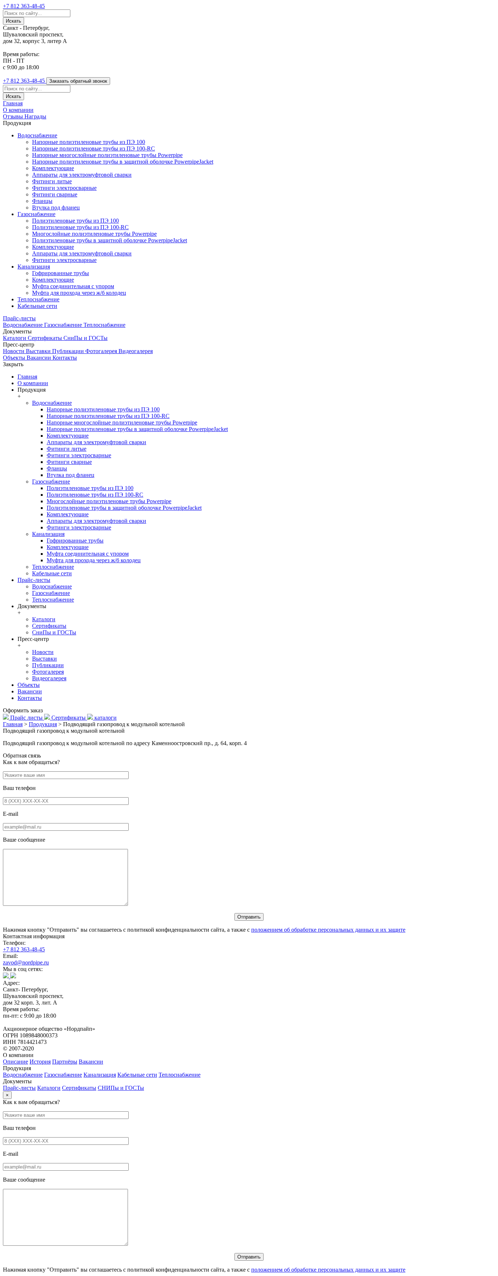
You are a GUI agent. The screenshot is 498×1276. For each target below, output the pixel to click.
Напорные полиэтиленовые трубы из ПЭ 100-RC (93, 148)
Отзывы (13, 116)
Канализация (33, 266)
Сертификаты (45, 338)
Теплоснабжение (38, 299)
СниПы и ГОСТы (85, 338)
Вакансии (39, 358)
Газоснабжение (36, 214)
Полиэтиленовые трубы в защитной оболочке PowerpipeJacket (109, 240)
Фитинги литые (52, 181)
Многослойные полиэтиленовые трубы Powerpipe (94, 234)
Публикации (68, 351)
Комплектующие (53, 168)
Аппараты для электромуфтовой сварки (82, 175)
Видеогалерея (135, 351)
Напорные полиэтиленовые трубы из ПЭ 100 (88, 142)
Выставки (39, 351)
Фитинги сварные (54, 194)
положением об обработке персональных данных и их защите (328, 930)
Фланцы (42, 201)
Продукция (43, 724)
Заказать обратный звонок (78, 81)
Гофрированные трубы (60, 273)
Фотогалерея (101, 351)
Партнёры (64, 1061)
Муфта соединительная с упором (73, 286)
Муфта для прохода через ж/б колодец (79, 293)
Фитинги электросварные (64, 188)
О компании (18, 110)
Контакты (64, 358)
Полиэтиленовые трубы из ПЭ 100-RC (80, 227)
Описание (15, 1061)
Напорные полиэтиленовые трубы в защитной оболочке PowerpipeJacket (122, 161)
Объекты (15, 358)
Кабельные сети (37, 306)
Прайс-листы (19, 318)
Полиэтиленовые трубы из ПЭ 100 (75, 221)
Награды (35, 116)
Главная (13, 103)
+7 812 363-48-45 (24, 949)
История (40, 1061)
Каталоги (15, 338)
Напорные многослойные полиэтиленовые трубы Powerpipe (107, 155)
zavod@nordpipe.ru (26, 962)
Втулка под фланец (56, 207)
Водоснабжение (37, 135)
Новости (14, 351)
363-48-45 (24, 6)
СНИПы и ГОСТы (121, 1088)
